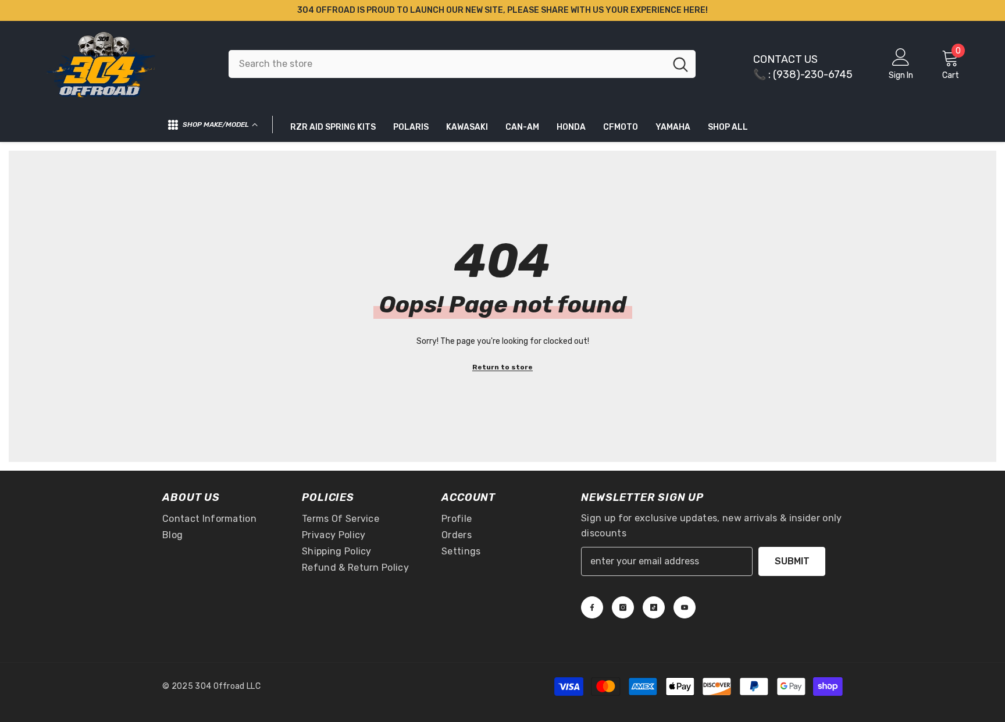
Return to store (502, 367)
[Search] (462, 64)
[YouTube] (684, 607)
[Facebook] (592, 607)
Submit (792, 561)
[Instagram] (623, 607)
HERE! (695, 10)
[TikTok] (654, 607)
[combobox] (447, 64)
